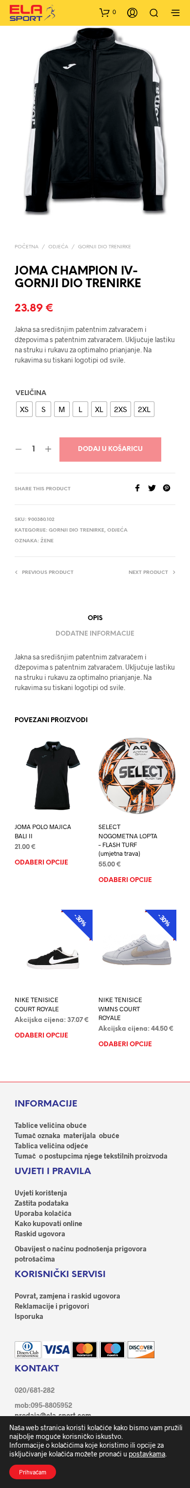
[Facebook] (140, 488)
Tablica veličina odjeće (51, 1146)
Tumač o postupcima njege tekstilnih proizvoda (91, 1156)
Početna (26, 247)
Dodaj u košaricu (110, 449)
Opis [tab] (95, 618)
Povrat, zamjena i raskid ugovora (67, 1296)
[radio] (24, 409)
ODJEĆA (58, 247)
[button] (107, 12)
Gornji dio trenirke (104, 247)
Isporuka (29, 1316)
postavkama (147, 1454)
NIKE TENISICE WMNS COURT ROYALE (120, 1008)
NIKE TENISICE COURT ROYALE (37, 1004)
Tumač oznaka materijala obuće (67, 1135)
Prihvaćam (32, 1472)
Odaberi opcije (41, 862)
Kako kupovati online (48, 1223)
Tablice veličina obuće (51, 1125)
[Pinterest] (169, 488)
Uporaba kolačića (43, 1213)
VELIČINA (31, 393)
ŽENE (47, 541)
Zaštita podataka (42, 1203)
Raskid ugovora (40, 1233)
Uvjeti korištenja (41, 1193)
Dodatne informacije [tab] (95, 634)
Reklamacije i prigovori (52, 1306)
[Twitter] (155, 488)
